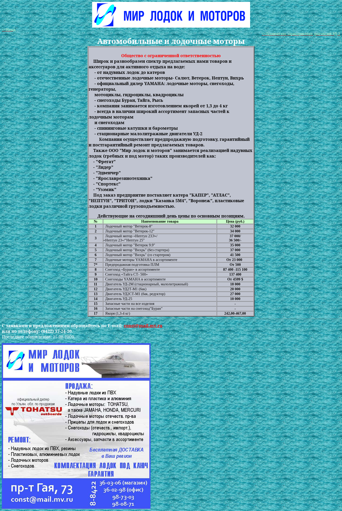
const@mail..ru (143, 325)
